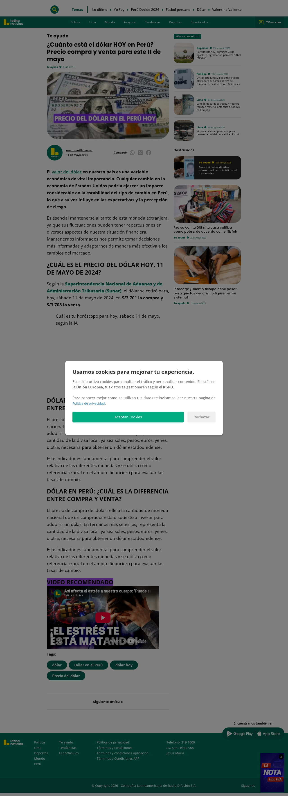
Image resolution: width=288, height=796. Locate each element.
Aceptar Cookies (128, 417)
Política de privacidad (88, 403)
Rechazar (201, 417)
